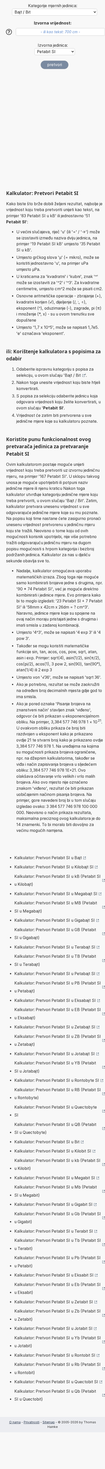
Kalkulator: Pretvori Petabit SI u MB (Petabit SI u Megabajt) (55, 907)
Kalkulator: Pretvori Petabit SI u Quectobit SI (56, 1381)
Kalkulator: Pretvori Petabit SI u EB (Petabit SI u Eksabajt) (57, 1013)
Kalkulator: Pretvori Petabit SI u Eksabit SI (54, 1275)
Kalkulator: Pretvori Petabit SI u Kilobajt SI (54, 867)
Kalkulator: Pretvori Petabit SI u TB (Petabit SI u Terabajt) (55, 960)
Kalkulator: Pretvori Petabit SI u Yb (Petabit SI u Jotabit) (57, 1342)
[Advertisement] (52, 129)
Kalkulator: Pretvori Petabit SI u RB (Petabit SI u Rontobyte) (57, 1093)
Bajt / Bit (73, 375)
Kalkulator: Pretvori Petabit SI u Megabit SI (54, 1177)
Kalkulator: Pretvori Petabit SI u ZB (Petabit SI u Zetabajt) (57, 1040)
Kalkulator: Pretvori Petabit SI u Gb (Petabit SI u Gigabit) (57, 1217)
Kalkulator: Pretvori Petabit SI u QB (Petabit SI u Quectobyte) (55, 1128)
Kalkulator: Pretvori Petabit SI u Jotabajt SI (54, 1053)
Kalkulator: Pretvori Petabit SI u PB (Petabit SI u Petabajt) (57, 987)
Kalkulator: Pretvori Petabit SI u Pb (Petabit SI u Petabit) (57, 1261)
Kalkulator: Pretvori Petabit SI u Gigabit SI (53, 1204)
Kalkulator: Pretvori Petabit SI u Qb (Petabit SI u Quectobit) (55, 1395)
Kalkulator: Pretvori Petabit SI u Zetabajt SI (54, 1027)
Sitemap (49, 1422)
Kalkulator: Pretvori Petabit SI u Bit (47, 1141)
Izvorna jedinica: (53, 45)
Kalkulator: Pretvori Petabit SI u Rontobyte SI (56, 1080)
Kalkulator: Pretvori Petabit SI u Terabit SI (53, 1231)
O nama (15, 1422)
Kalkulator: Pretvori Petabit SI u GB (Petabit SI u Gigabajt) (55, 933)
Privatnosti (32, 1422)
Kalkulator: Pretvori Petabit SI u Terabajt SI (54, 947)
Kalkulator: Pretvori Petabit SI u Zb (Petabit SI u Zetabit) (57, 1315)
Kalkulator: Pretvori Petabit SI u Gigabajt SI (54, 920)
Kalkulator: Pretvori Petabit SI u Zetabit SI (53, 1302)
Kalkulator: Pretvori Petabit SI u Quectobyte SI (55, 1111)
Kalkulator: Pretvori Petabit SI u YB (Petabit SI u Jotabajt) (55, 1067)
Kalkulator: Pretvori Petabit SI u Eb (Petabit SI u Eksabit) (57, 1288)
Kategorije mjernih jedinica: (52, 5)
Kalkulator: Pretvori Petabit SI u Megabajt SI (55, 893)
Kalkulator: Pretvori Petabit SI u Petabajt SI (54, 973)
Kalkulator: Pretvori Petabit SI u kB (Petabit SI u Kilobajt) (57, 880)
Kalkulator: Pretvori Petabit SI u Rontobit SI (54, 1355)
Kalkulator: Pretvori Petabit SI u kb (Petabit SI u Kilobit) (57, 1164)
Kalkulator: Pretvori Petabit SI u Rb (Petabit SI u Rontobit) (57, 1368)
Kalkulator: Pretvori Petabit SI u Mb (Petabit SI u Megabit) (55, 1191)
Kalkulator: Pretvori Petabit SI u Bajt (48, 857)
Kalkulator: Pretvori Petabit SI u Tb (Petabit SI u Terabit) (57, 1244)
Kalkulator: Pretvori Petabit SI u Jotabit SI (53, 1328)
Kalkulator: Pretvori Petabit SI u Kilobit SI (52, 1151)
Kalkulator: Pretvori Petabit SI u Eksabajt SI (55, 1000)
